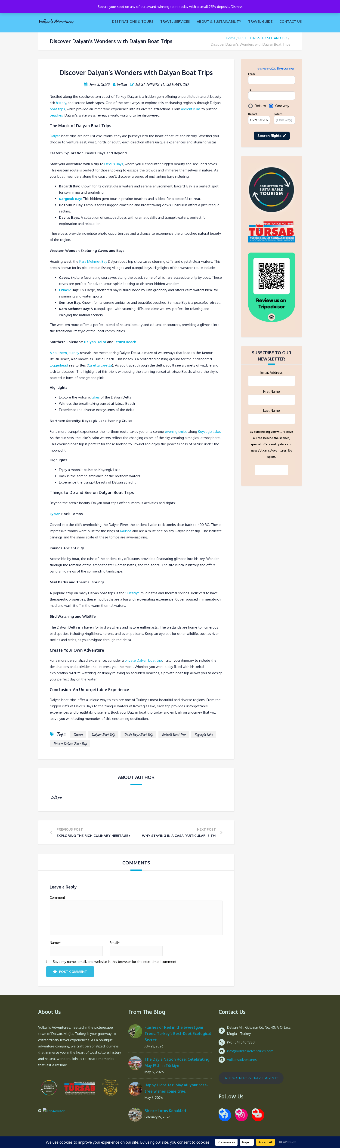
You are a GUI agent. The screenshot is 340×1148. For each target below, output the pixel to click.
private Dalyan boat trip (143, 660)
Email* (115, 942)
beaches (56, 115)
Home (230, 38)
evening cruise (176, 431)
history (61, 103)
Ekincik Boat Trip (173, 734)
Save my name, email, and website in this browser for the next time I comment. (115, 961)
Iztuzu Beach (125, 342)
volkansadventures (242, 1059)
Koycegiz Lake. (209, 431)
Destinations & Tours (132, 21)
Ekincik (65, 290)
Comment (57, 897)
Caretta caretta (100, 365)
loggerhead (59, 365)
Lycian (55, 514)
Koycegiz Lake (204, 734)
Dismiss (237, 6)
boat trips (57, 109)
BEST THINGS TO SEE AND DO (262, 38)
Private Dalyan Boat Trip (70, 743)
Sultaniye (132, 593)
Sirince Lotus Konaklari (165, 1110)
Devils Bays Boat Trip (138, 734)
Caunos (78, 734)
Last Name (271, 410)
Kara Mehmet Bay (92, 261)
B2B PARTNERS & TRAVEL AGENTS (251, 1078)
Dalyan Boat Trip (103, 734)
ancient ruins (191, 109)
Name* (55, 942)
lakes (96, 397)
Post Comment (73, 971)
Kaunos (125, 531)
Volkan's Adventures (55, 21)
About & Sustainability (219, 21)
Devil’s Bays (113, 164)
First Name (271, 391)
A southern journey (64, 353)
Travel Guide (260, 21)
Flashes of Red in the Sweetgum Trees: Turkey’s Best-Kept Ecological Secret (178, 1033)
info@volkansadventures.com (250, 1051)
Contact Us (290, 21)
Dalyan (55, 136)
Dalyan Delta (95, 342)
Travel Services (175, 21)
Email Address (271, 372)
